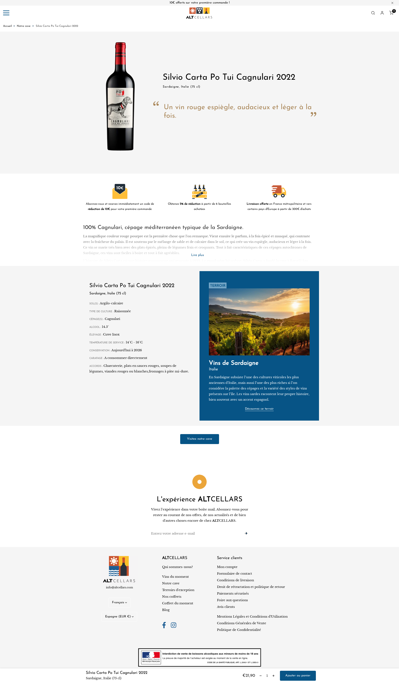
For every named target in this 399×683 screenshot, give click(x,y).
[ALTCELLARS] (199, 13)
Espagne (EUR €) (118, 616)
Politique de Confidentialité (239, 630)
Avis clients (226, 607)
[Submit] (246, 533)
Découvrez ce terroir (259, 408)
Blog (166, 610)
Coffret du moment (177, 603)
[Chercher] (373, 12)
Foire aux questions (232, 600)
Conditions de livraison (235, 580)
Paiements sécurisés (233, 593)
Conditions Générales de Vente (241, 623)
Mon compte (227, 567)
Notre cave (24, 26)
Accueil (7, 26)
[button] (391, 12)
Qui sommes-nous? (177, 567)
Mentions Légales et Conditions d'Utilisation (252, 616)
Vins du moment (175, 577)
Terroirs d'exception (178, 590)
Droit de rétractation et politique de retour (251, 587)
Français (118, 602)
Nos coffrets (171, 597)
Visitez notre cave (199, 439)
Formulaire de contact (234, 573)
